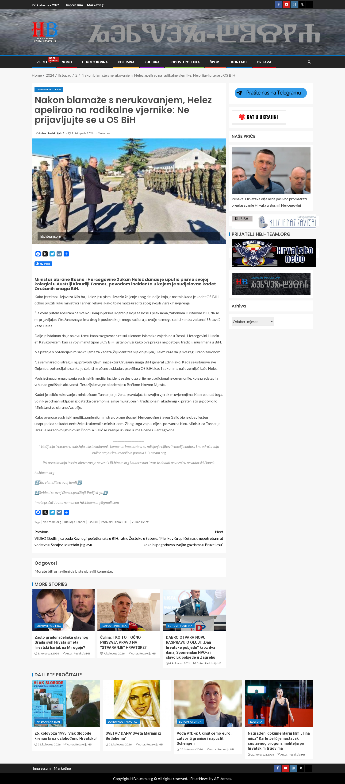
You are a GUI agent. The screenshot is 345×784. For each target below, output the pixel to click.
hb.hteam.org (52, 522)
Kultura (152, 62)
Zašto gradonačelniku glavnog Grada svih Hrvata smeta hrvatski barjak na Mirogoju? (61, 642)
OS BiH (93, 522)
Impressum (74, 5)
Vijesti (44, 62)
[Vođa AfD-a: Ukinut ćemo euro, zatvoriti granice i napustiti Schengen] (208, 703)
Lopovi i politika (185, 62)
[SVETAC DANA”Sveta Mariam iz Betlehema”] (137, 703)
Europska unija (190, 721)
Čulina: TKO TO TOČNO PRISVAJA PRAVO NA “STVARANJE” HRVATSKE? (123, 642)
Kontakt (239, 62)
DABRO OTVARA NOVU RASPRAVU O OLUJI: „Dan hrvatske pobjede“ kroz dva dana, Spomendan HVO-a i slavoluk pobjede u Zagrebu (190, 647)
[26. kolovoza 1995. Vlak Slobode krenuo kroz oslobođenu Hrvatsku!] (66, 703)
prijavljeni (62, 571)
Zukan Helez (140, 522)
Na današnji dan (48, 721)
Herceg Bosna (95, 62)
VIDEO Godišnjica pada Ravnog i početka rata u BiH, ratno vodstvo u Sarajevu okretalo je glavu (81, 538)
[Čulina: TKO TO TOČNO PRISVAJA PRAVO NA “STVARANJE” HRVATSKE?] (128, 610)
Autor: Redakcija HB (51, 133)
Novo (67, 62)
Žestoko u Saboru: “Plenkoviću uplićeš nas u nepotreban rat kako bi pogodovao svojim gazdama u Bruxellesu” (176, 538)
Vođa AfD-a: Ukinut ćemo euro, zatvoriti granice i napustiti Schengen (204, 738)
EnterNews (199, 778)
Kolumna (126, 62)
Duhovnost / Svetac (122, 721)
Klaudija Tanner (74, 522)
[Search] (309, 62)
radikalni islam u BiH (115, 522)
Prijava (264, 62)
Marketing (95, 5)
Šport (215, 62)
